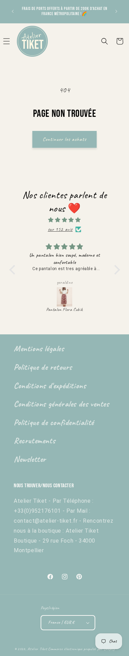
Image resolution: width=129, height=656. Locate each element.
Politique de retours (43, 367)
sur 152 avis (60, 229)
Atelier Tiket (37, 648)
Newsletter (30, 459)
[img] (64, 220)
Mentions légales (39, 348)
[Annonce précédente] (12, 11)
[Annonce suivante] (116, 11)
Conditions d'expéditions (50, 385)
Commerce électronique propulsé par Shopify (81, 648)
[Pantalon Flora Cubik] (65, 297)
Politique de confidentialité (54, 422)
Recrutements (34, 440)
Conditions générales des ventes (61, 404)
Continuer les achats (64, 139)
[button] (104, 41)
